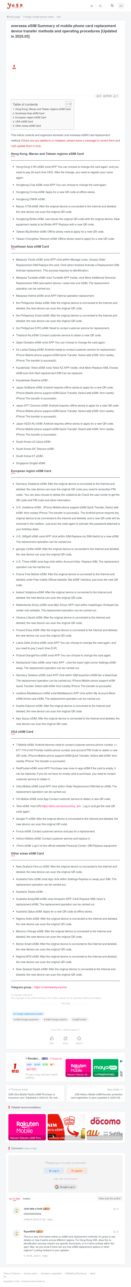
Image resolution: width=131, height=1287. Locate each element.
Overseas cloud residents (33, 1281)
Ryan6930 (29, 1231)
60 (30, 1064)
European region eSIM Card (30, 117)
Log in (55, 1170)
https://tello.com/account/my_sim (61, 806)
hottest (26, 1198)
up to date (14, 1198)
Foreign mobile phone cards (38, 16)
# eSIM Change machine (55, 1019)
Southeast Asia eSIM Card (29, 113)
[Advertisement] (67, 67)
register (78, 1170)
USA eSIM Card (24, 121)
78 (46, 1064)
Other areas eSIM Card (28, 125)
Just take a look (33, 1208)
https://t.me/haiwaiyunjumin (50, 987)
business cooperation (51, 1273)
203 (38, 1064)
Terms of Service (11, 1273)
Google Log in (67, 1187)
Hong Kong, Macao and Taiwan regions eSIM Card (43, 109)
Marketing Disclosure (76, 1273)
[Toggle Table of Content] (67, 104)
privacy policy (31, 1273)
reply (50, 1219)
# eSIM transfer (79, 1019)
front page (14, 16)
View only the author (110, 1198)
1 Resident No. (33, 1058)
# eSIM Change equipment (26, 1019)
